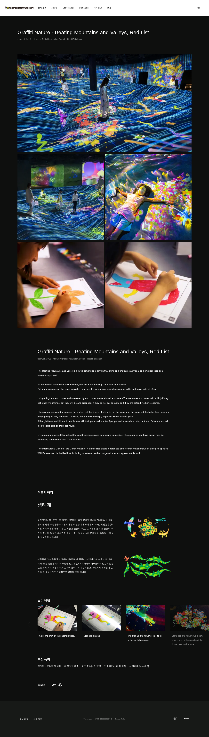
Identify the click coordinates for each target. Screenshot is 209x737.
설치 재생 (42, 8)
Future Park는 (68, 8)
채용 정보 (37, 719)
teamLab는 (84, 8)
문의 (109, 8)
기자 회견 (98, 8)
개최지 (54, 8)
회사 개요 (24, 719)
